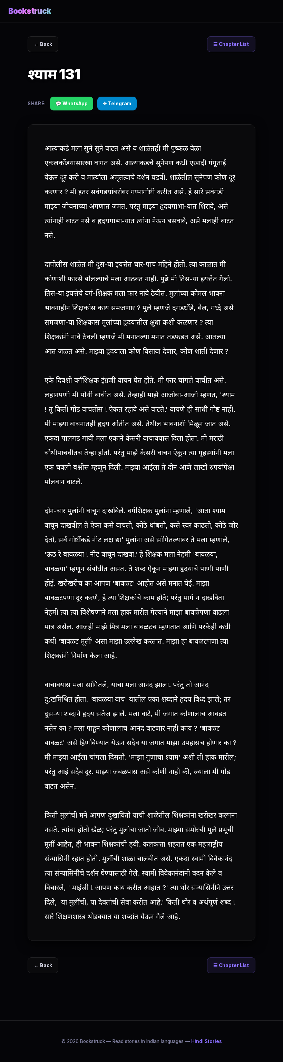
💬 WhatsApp (72, 103)
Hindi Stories (206, 1041)
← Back (43, 44)
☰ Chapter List (231, 44)
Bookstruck (29, 11)
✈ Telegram (117, 103)
